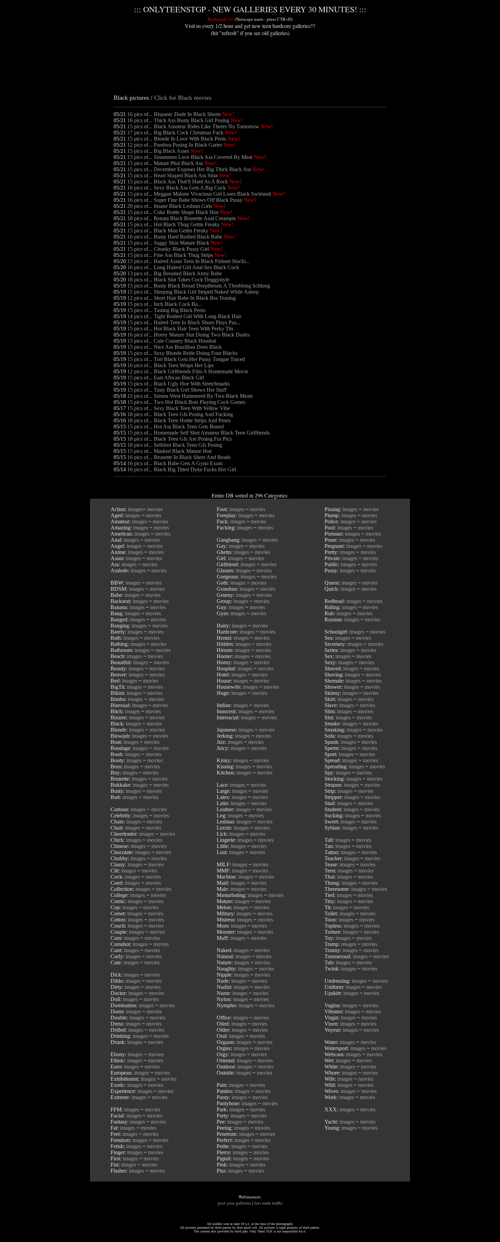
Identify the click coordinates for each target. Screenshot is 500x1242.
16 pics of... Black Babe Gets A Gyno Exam (174, 463)
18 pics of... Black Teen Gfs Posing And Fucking (180, 414)
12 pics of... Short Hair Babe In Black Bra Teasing (181, 298)
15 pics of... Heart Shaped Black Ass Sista (172, 175)
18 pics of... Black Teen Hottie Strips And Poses (179, 420)
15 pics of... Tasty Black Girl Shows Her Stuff (177, 390)
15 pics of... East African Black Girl (165, 377)
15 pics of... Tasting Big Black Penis (166, 310)
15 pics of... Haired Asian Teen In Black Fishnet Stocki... (188, 261)
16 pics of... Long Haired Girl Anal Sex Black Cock (183, 267)
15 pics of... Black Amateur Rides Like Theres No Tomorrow (193, 126)
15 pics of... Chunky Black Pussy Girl (168, 249)
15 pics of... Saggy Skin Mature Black (168, 243)
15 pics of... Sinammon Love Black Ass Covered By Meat (189, 157)
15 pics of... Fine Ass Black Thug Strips (170, 255)
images (135, 509)
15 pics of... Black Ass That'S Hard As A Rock (177, 181)
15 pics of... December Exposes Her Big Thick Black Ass (189, 169)
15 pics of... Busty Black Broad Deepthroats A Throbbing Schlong (198, 286)
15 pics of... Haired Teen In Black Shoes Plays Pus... (183, 322)
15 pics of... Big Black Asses (158, 151)
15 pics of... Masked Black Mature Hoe (169, 451)
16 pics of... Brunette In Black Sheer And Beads (179, 457)
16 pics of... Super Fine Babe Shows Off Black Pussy (185, 200)
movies (155, 509)
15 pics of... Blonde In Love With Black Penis (176, 139)
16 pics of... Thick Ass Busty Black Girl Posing (178, 120)
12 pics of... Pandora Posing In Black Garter (174, 145)
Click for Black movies (183, 97)
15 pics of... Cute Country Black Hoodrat (171, 341)
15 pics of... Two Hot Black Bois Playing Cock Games (186, 402)
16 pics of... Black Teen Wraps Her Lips (170, 365)
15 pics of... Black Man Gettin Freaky (168, 230)
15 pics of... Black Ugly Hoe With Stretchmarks (178, 384)
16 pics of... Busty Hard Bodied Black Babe (174, 237)
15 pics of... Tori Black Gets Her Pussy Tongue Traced (186, 359)
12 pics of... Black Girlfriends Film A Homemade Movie (187, 371)
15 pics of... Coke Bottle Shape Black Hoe (173, 212)
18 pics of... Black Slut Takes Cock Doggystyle (178, 279)
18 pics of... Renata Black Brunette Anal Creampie (181, 218)
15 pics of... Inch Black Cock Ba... (164, 304)
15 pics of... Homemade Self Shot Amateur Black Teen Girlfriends (198, 433)
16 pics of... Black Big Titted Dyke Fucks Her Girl (181, 469)
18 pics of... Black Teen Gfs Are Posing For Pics (179, 439)
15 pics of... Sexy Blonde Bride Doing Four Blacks (182, 353)
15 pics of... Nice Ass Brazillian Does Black (174, 347)
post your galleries (234, 1203)
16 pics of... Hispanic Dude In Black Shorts (174, 114)
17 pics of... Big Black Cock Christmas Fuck (175, 132)
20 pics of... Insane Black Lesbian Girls (169, 206)
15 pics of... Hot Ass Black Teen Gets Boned (175, 426)
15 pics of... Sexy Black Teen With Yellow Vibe (178, 408)
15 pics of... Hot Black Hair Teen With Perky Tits (180, 328)
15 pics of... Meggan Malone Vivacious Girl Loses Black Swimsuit (199, 194)
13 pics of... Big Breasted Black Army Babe (174, 273)
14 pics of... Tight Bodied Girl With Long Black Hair (184, 316)
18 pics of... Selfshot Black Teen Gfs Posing (174, 445)
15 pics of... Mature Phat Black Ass (165, 163)
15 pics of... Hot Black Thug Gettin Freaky (173, 224)
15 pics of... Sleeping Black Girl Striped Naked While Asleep (193, 292)
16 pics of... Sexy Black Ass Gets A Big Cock (176, 188)
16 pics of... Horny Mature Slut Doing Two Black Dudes (188, 335)
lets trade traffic (268, 1203)
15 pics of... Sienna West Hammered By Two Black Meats (190, 396)
